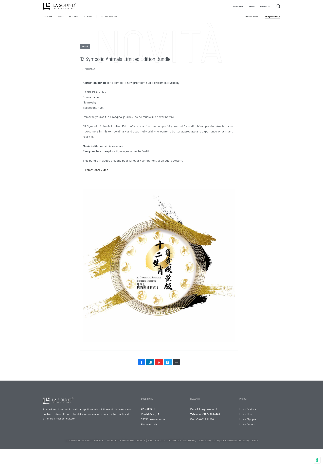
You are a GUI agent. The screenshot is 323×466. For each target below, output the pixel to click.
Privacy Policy (189, 440)
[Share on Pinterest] (159, 362)
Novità (85, 46)
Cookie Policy (204, 440)
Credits (254, 440)
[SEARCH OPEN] (278, 6)
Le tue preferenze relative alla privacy (231, 440)
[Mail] (176, 362)
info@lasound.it (208, 409)
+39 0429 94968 (250, 16)
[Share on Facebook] (141, 362)
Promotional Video (95, 170)
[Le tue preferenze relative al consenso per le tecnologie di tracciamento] (317, 460)
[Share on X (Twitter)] (168, 362)
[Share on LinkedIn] (150, 362)
